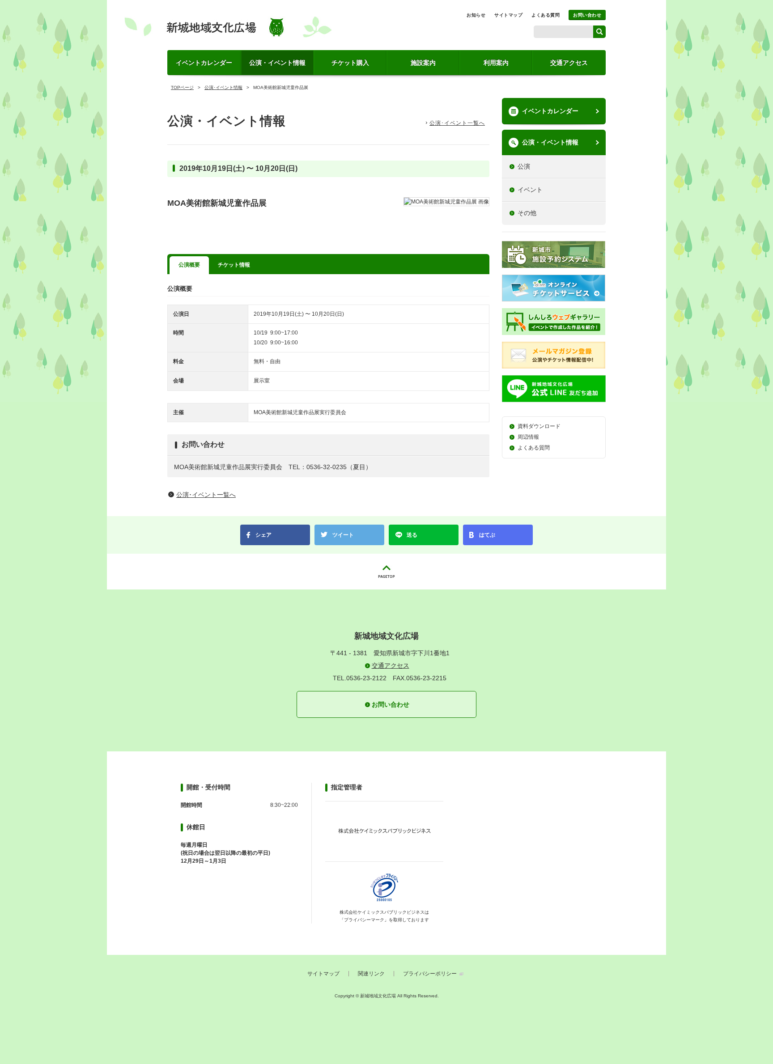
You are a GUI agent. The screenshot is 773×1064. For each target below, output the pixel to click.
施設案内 (423, 62)
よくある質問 (545, 15)
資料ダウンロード (539, 426)
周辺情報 (528, 437)
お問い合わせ (587, 15)
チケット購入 (350, 62)
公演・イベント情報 (277, 62)
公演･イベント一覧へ (457, 123)
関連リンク (371, 974)
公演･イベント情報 (223, 87)
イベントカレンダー (204, 62)
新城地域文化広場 (228, 27)
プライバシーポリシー (430, 974)
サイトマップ (508, 15)
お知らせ (476, 15)
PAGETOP (386, 571)
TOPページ (182, 87)
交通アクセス (569, 62)
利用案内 (496, 62)
